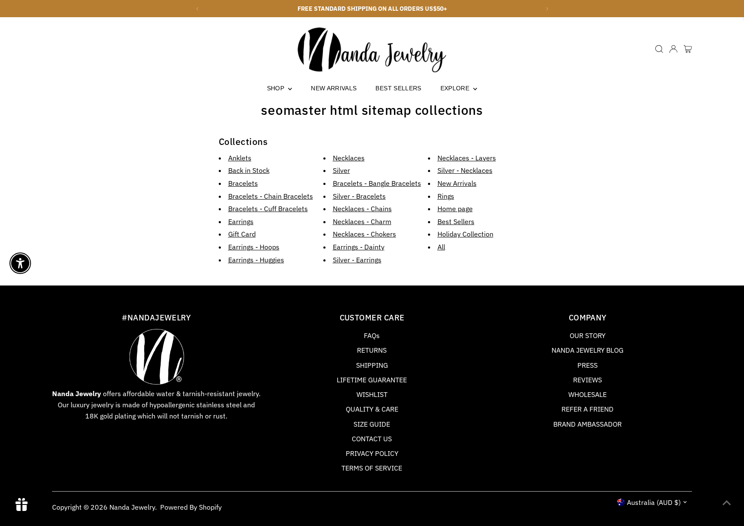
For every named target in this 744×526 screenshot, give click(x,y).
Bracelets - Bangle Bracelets (377, 183)
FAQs (372, 335)
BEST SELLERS (398, 88)
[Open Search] (659, 49)
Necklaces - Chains (362, 208)
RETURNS (372, 350)
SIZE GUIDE (371, 424)
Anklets (239, 158)
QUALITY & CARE (372, 409)
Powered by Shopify (191, 507)
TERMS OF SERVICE (371, 468)
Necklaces (349, 158)
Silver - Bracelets (359, 196)
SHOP (276, 88)
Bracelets (243, 183)
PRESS (587, 365)
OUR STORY (587, 335)
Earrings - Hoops (253, 247)
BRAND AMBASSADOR (587, 424)
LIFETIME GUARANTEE (372, 379)
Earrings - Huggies (256, 259)
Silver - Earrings (357, 259)
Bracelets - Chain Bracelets (270, 196)
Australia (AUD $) (654, 502)
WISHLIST (372, 394)
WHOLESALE (587, 394)
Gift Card (242, 234)
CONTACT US (372, 438)
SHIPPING (372, 365)
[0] (688, 49)
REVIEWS (587, 379)
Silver (341, 170)
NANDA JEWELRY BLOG (587, 350)
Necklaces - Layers (466, 158)
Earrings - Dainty (358, 247)
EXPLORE (455, 88)
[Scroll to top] (726, 502)
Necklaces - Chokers (364, 234)
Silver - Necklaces (465, 170)
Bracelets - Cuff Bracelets (268, 208)
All (441, 247)
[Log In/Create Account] (673, 49)
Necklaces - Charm (362, 221)
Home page (455, 208)
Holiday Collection (465, 234)
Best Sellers (455, 221)
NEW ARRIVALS (333, 88)
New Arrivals (457, 183)
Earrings (241, 221)
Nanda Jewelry (132, 507)
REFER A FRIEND (587, 409)
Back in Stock (249, 170)
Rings (445, 196)
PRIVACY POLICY (372, 453)
